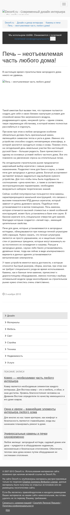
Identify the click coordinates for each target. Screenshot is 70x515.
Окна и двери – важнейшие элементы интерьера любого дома (30, 410)
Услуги (10, 362)
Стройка (11, 342)
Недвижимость (15, 355)
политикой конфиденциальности (31, 38)
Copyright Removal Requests (46, 502)
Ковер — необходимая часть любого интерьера (29, 379)
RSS (8, 510)
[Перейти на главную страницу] (35, 12)
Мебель (11, 329)
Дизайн (11, 315)
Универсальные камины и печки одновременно (25, 435)
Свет (9, 335)
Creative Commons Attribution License (40, 481)
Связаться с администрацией (16, 502)
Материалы (13, 322)
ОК (52, 38)
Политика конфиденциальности (18, 505)
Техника (11, 349)
